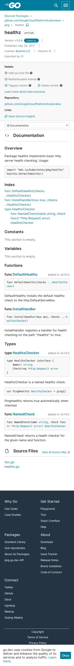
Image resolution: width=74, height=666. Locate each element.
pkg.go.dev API (14, 560)
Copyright (37, 631)
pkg (7, 24)
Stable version (50, 85)
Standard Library (15, 541)
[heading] (16, 5)
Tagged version (18, 85)
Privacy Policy (37, 642)
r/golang (10, 605)
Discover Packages (16, 15)
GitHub (9, 593)
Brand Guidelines (51, 566)
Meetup (9, 611)
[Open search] (56, 5)
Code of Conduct (51, 572)
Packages (12, 535)
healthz (19, 24)
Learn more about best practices (25, 91)
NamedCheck (24, 414)
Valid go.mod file (19, 72)
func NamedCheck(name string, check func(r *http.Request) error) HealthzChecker (38, 218)
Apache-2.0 (23, 51)
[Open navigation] (65, 5)
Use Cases (11, 508)
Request (42, 368)
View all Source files (54, 452)
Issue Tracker (49, 554)
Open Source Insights (21, 116)
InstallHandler (24, 309)
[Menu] (37, 125)
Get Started (50, 501)
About (45, 535)
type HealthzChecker (20, 209)
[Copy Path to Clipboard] (27, 25)
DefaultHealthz (25, 274)
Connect (11, 580)
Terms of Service (37, 637)
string (27, 364)
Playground (48, 508)
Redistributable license (22, 79)
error (54, 368)
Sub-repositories (15, 548)
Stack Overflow (50, 520)
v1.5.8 (14, 40)
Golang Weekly (14, 617)
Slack (8, 599)
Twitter (9, 587)
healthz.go (12, 466)
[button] (6, 72)
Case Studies (13, 514)
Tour (43, 514)
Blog (43, 548)
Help (43, 526)
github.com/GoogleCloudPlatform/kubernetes (33, 20)
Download (47, 541)
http (32, 368)
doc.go (10, 462)
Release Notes (49, 560)
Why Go (11, 501)
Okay (65, 655)
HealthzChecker (26, 353)
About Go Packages (17, 554)
